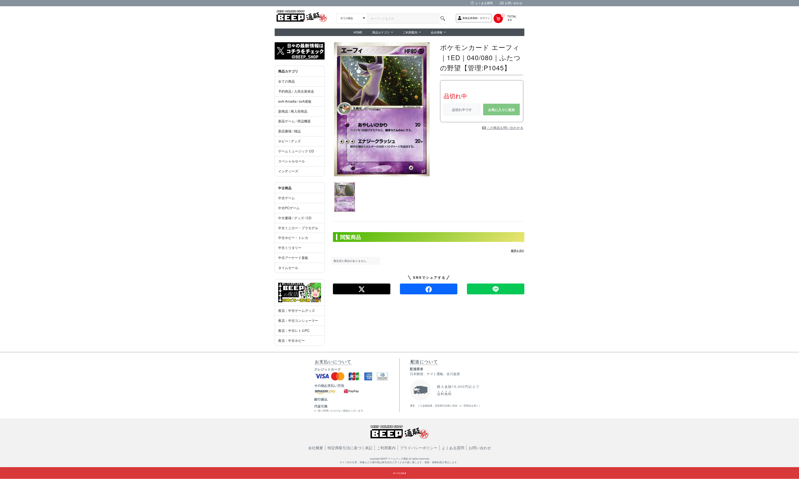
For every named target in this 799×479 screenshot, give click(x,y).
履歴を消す (517, 251)
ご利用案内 (386, 447)
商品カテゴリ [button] (381, 32)
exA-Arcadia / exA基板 (294, 101)
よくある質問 (484, 3)
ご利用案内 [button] (410, 32)
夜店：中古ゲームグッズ (296, 310)
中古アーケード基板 (293, 257)
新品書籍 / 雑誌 (289, 131)
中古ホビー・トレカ (293, 237)
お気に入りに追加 (501, 109)
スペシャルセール (291, 161)
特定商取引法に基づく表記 (350, 447)
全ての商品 (286, 81)
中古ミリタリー (289, 247)
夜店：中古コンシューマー (298, 320)
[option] (382, 109)
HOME (358, 32)
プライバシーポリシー (418, 447)
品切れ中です (462, 109)
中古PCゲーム (289, 207)
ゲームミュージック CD (296, 151)
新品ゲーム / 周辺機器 (294, 121)
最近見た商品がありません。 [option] (351, 261)
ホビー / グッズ (289, 141)
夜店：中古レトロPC (294, 330)
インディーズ (288, 171)
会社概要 (315, 447)
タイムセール (288, 267)
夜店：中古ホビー (291, 340)
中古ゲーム (286, 197)
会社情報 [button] (437, 32)
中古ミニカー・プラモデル (298, 227)
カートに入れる (399, 473)
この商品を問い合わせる (505, 127)
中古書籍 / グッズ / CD (294, 217)
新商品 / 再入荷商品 (292, 111)
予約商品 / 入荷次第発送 (296, 91)
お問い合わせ (513, 3)
